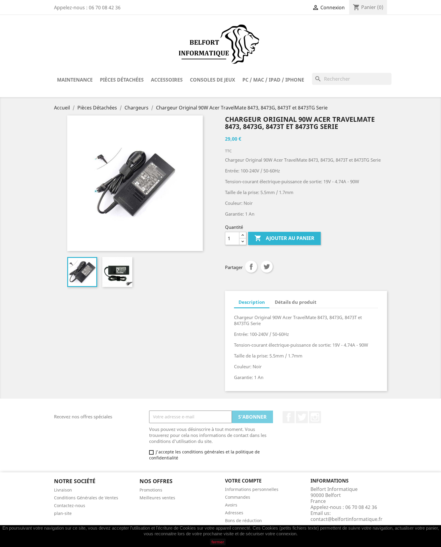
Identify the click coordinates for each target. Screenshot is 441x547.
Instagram (315, 417)
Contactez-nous (69, 505)
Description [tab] (251, 302)
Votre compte (243, 480)
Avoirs (231, 505)
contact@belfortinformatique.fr (346, 519)
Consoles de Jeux (212, 79)
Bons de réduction (243, 520)
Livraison (63, 490)
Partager (251, 267)
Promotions (151, 490)
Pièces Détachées (122, 79)
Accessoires (167, 79)
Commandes (237, 497)
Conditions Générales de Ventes (86, 498)
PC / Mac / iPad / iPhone (273, 79)
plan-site (63, 513)
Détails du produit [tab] (295, 302)
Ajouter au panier (284, 238)
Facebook (289, 417)
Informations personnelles (251, 489)
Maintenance (75, 79)
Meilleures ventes (157, 498)
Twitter (302, 417)
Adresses (234, 513)
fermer (218, 542)
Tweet (267, 267)
